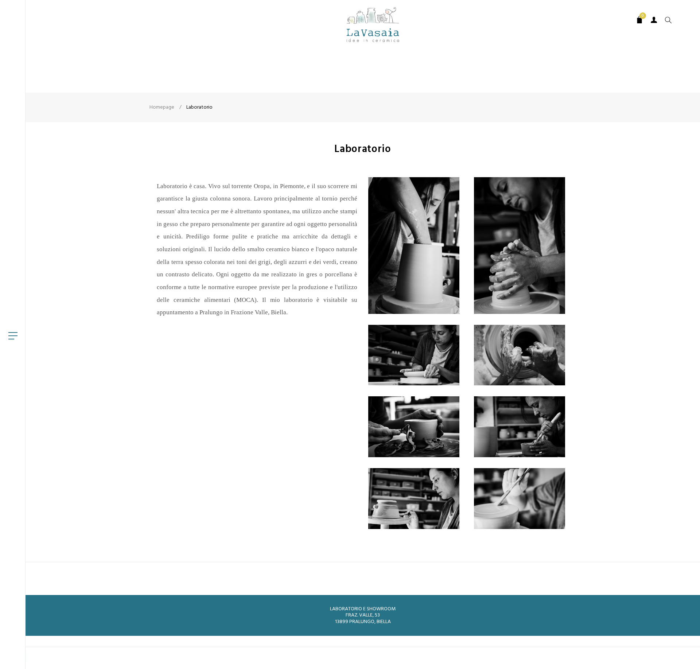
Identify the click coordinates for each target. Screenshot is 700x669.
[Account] (654, 20)
